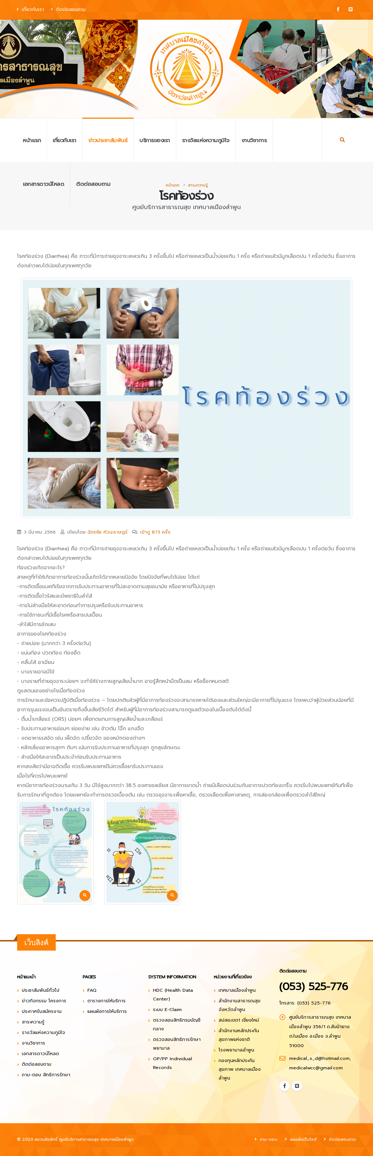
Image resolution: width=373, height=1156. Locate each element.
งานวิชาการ (254, 140)
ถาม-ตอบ (268, 1139)
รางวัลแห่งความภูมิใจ (205, 140)
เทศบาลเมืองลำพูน (237, 990)
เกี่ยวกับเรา (32, 9)
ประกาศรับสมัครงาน (42, 1011)
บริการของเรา (155, 140)
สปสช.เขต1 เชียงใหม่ (239, 1020)
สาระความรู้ (198, 185)
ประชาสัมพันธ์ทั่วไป (40, 990)
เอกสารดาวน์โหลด (43, 184)
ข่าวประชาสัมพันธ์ (108, 140)
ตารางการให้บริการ (106, 1000)
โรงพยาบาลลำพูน (236, 1049)
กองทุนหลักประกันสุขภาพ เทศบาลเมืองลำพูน (240, 1069)
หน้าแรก (32, 140)
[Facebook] (338, 9)
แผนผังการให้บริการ (107, 1011)
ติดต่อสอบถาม (70, 9)
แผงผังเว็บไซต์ (302, 1139)
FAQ (92, 990)
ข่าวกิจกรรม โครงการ (44, 1000)
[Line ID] (350, 9)
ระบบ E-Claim (167, 1009)
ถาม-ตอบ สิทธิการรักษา (46, 1074)
